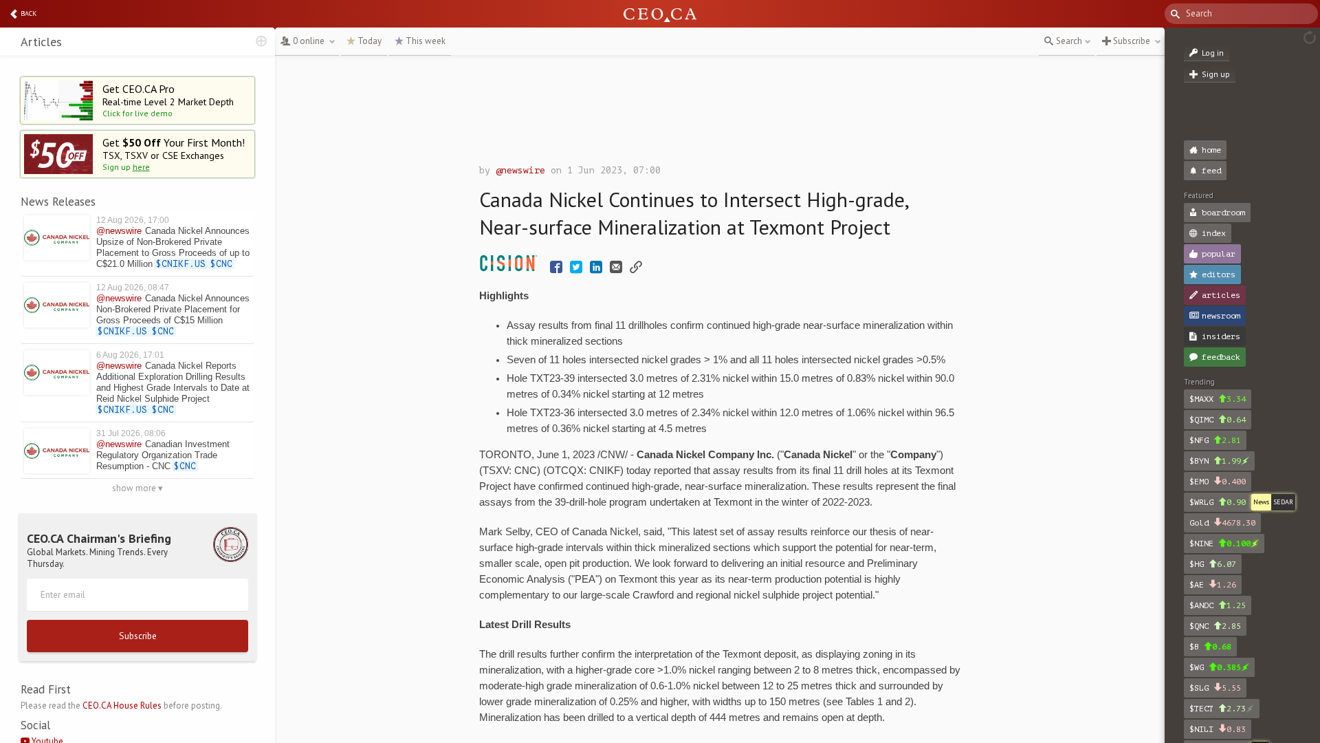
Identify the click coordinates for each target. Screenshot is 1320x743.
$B (1210, 647)
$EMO (1217, 481)
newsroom (1221, 316)
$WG (1215, 667)
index (1214, 233)
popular (1218, 254)
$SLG (1215, 688)
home (1211, 150)
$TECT (1217, 708)
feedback (1221, 357)
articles (1221, 295)
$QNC (1215, 626)
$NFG (1215, 440)
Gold (1222, 523)
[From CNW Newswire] (511, 268)
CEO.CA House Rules (122, 705)
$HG (1212, 564)
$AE (1212, 585)
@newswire (520, 170)
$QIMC (1217, 419)
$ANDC (1217, 605)
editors (1218, 274)
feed (1211, 170)
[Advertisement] (719, 113)
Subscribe (138, 635)
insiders (1221, 336)
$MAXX (1217, 399)
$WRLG (1217, 502)
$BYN (1215, 461)
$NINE (1220, 543)
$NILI (1217, 729)
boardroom (1223, 212)
